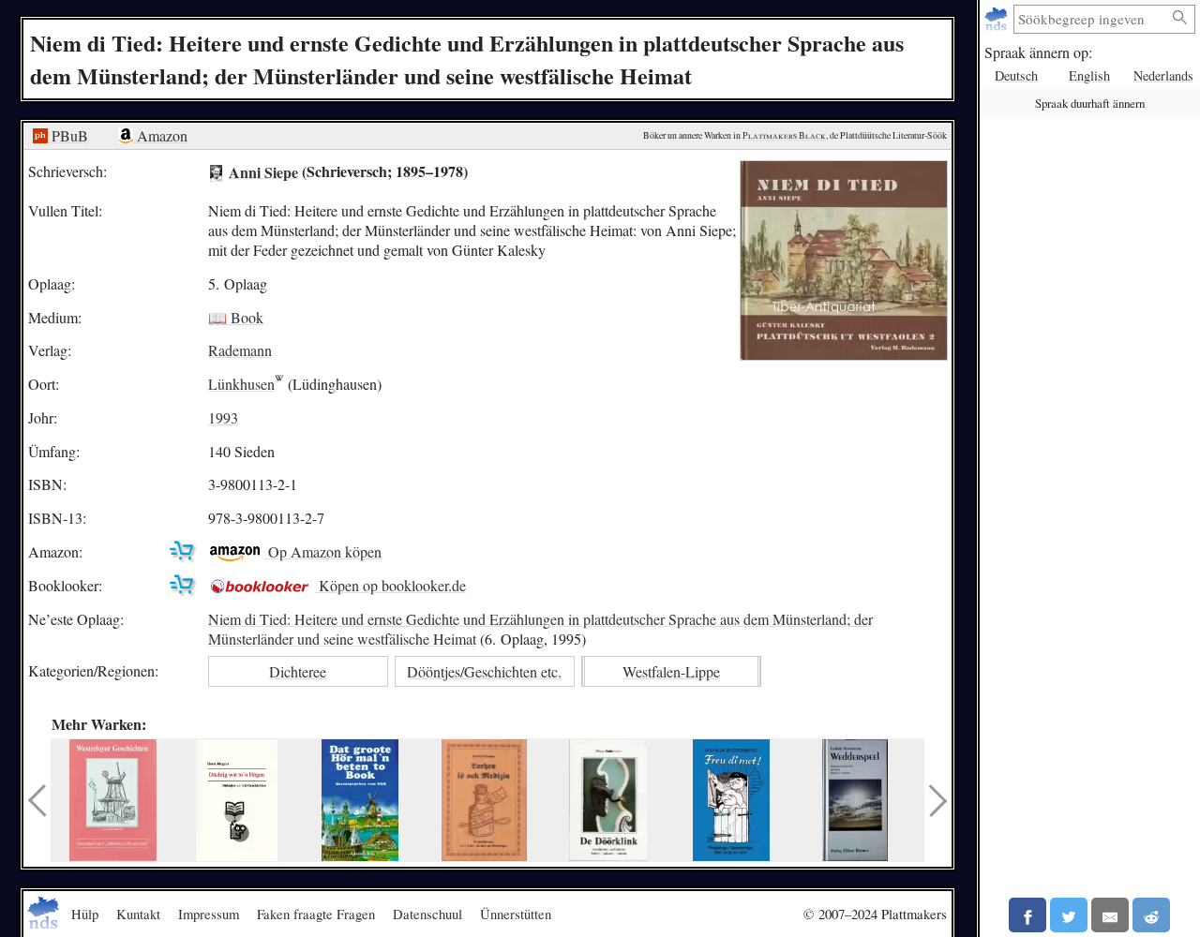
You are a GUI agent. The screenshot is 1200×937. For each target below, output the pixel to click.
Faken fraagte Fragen (316, 913)
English (1089, 75)
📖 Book (235, 317)
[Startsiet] (998, 19)
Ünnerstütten (515, 913)
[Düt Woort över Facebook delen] (1027, 915)
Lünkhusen (241, 384)
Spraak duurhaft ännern (1090, 103)
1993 (223, 417)
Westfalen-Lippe (671, 671)
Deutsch (1016, 75)
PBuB (68, 135)
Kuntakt (138, 913)
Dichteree (297, 671)
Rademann (240, 350)
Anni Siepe (263, 171)
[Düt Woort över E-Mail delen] (1110, 915)
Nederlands (1163, 75)
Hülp (84, 913)
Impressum (208, 913)
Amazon (160, 135)
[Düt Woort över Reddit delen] (1151, 915)
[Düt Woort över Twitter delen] (1069, 915)
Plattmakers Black (784, 135)
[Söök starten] (1180, 18)
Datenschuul (427, 913)
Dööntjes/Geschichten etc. (484, 671)
